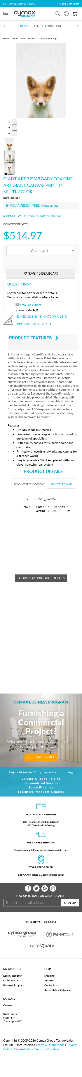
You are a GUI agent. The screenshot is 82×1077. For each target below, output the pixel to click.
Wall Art (32, 38)
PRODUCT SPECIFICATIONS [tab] (29, 484)
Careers (7, 1005)
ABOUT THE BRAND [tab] (61, 484)
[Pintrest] (44, 888)
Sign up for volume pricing (19, 3)
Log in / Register (12, 975)
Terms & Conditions (50, 1045)
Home (6, 38)
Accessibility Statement (58, 990)
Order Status (10, 980)
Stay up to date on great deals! (40, 896)
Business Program (13, 985)
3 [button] (15, 133)
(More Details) (50, 205)
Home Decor (18, 38)
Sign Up (70, 902)
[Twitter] (36, 888)
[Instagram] (53, 888)
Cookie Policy (23, 1049)
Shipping (49, 975)
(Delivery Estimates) (15, 224)
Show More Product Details (41, 578)
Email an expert (30, 305)
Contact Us (51, 985)
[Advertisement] (46, 546)
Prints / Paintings (48, 38)
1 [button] (15, 122)
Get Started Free (41, 757)
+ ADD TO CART (40, 262)
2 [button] (15, 127)
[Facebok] (28, 888)
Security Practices (47, 1049)
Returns (49, 980)
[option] (41, 80)
